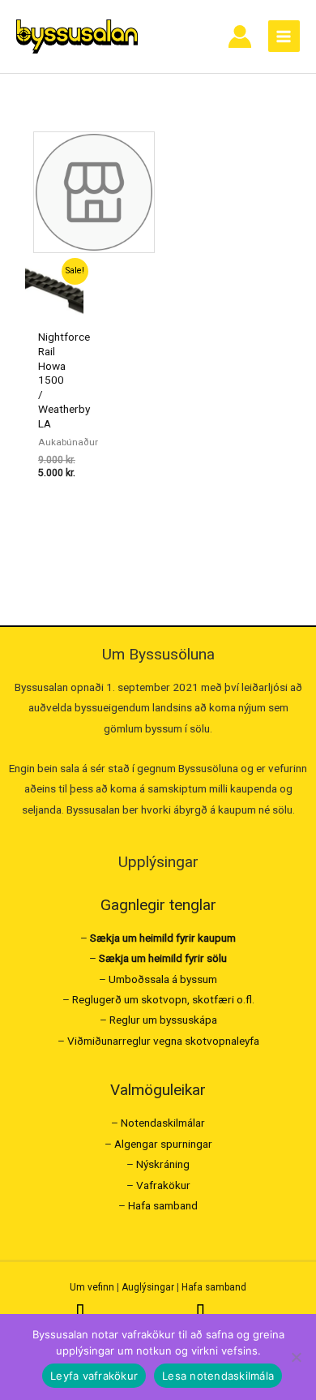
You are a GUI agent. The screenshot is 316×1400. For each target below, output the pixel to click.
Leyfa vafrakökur (94, 1375)
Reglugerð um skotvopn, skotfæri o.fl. (163, 999)
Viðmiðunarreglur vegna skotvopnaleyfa (163, 1040)
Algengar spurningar (163, 1143)
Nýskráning (163, 1163)
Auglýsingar (148, 1287)
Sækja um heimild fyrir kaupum (163, 937)
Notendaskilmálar (163, 1122)
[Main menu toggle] (284, 36)
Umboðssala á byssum (163, 979)
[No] (296, 1357)
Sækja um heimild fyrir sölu (163, 957)
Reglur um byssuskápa (163, 1019)
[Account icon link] (240, 36)
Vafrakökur (163, 1185)
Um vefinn (92, 1287)
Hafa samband (163, 1205)
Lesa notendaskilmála (218, 1375)
